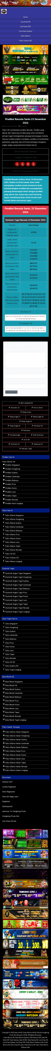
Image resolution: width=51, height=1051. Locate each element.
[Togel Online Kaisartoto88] (25, 924)
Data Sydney (10, 631)
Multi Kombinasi (38, 435)
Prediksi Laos (10, 491)
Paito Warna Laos (12, 542)
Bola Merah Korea (12, 704)
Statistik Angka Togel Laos (16, 600)
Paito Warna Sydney (13, 522)
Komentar (23, 126)
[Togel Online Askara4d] (25, 884)
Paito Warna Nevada (13, 549)
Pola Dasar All (38, 426)
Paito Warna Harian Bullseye (16, 747)
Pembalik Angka (14, 435)
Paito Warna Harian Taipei (15, 762)
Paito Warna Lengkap (13, 561)
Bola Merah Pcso (12, 700)
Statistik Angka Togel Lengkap (17, 611)
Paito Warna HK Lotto (31, 1045)
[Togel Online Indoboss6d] (25, 843)
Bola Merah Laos (12, 708)
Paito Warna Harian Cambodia (17, 743)
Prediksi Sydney (11, 472)
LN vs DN (26, 439)
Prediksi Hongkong (12, 468)
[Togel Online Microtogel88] (25, 833)
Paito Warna (25, 36)
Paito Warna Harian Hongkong (17, 735)
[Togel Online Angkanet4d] (25, 994)
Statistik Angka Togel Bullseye (17, 588)
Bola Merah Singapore (14, 681)
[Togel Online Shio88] (25, 1014)
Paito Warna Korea (12, 538)
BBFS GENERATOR (26, 403)
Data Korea (9, 646)
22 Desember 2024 (10, 126)
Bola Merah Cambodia (13, 693)
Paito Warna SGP (35, 1037)
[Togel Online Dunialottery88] (25, 964)
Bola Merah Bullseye (13, 696)
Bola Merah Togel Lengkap (15, 719)
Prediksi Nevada (11, 499)
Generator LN (14, 407)
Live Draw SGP (25, 26)
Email (7, 381)
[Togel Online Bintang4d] (25, 894)
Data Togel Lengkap (13, 669)
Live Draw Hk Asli (9, 821)
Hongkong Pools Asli (10, 816)
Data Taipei (9, 654)
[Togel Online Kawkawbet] (25, 864)
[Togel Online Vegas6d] (25, 874)
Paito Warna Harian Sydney (16, 739)
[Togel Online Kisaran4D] (25, 79)
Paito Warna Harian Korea (15, 754)
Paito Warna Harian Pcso (15, 751)
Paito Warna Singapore (14, 515)
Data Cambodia (11, 635)
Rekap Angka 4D (14, 426)
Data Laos (9, 650)
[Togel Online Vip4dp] (25, 954)
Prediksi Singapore (12, 464)
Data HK (44, 1037)
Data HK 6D (10, 662)
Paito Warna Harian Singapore (17, 731)
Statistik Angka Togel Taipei (16, 604)
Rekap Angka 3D (38, 417)
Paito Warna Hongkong (14, 519)
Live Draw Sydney (25, 31)
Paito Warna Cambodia (14, 526)
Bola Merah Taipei (12, 712)
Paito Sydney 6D (25, 40)
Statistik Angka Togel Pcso (16, 592)
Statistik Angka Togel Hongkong (18, 577)
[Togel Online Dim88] (25, 59)
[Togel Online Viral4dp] (25, 109)
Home (25, 17)
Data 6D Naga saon (10, 796)
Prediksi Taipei (10, 495)
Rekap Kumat (26, 412)
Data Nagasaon (8, 791)
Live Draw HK (25, 21)
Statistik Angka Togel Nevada (17, 607)
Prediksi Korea (11, 488)
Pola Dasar (26, 430)
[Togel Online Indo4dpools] (25, 934)
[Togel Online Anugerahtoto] (25, 974)
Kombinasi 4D (15, 444)
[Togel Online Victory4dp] (25, 853)
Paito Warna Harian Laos (15, 758)
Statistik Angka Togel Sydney (17, 580)
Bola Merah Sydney (13, 689)
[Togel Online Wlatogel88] (25, 904)
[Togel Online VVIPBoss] (25, 49)
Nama (7, 371)
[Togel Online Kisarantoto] (25, 89)
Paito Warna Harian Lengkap (16, 770)
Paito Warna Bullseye (13, 530)
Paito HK (6, 129)
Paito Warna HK (8, 461)
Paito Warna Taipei (12, 546)
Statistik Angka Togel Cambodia (18, 584)
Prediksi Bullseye (12, 480)
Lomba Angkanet (9, 786)
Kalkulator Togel (26, 448)
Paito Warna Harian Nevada (16, 766)
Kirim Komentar (11, 392)
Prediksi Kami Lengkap (14, 503)
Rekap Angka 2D (26, 421)
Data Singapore (11, 623)
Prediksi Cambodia (12, 476)
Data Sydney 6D (11, 665)
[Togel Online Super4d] (25, 69)
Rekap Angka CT (14, 417)
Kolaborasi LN (38, 444)
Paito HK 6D (10, 553)
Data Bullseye (10, 638)
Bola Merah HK (11, 685)
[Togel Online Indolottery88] (25, 984)
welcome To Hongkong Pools (14, 811)
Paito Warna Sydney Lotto (35, 1042)
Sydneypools (7, 806)
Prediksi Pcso (10, 484)
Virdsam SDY (7, 781)
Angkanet (6, 801)
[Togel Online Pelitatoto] (25, 99)
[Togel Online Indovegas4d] (25, 1024)
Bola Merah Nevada (13, 716)
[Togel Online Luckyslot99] (25, 944)
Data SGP (6, 1040)
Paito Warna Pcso (12, 534)
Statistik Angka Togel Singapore (18, 573)
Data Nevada (10, 658)
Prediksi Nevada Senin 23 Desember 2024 (25, 121)
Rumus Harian (38, 407)
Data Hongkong (11, 627)
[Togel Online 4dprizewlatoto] (25, 914)
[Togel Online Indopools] (25, 1004)
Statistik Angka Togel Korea (16, 596)
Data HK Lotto (19, 1045)
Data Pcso (9, 642)
